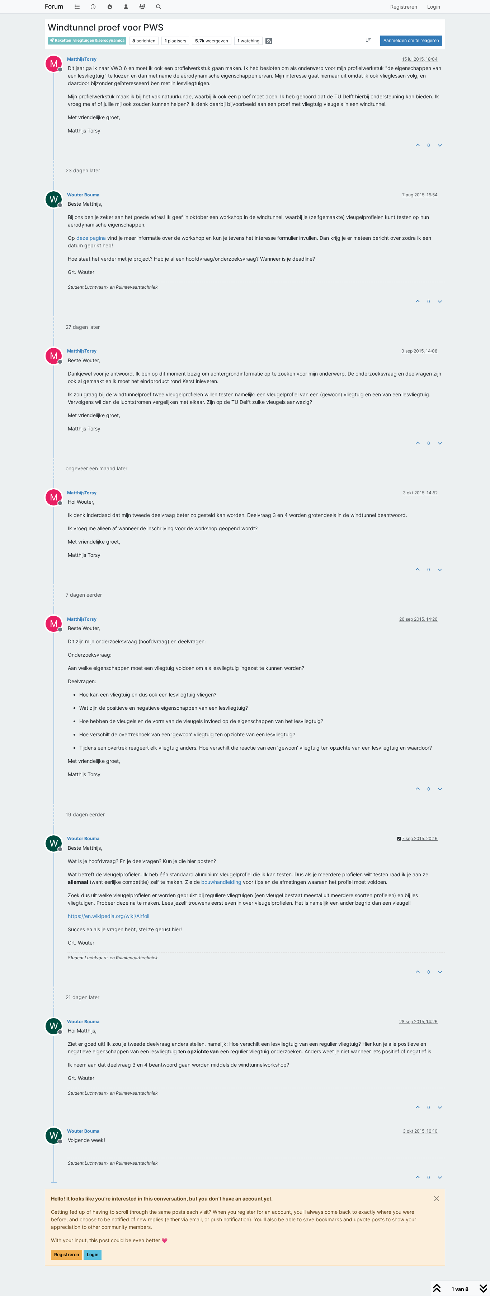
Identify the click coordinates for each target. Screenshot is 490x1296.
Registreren (66, 1254)
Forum (54, 6)
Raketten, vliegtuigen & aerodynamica (89, 40)
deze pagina (91, 238)
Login (92, 1254)
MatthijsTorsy (81, 59)
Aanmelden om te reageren (411, 40)
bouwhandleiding (221, 882)
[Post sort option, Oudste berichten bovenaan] (368, 41)
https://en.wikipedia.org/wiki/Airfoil (108, 916)
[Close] (436, 1198)
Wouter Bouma (83, 194)
